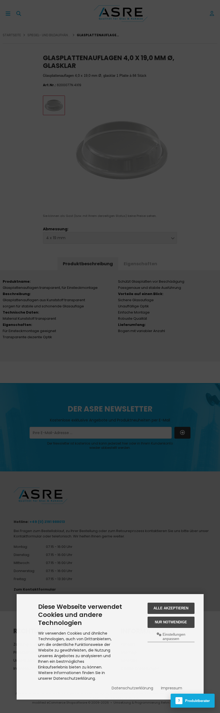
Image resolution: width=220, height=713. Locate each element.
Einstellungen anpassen (173, 636)
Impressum (171, 688)
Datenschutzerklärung (132, 688)
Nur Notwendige (171, 622)
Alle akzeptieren (170, 608)
